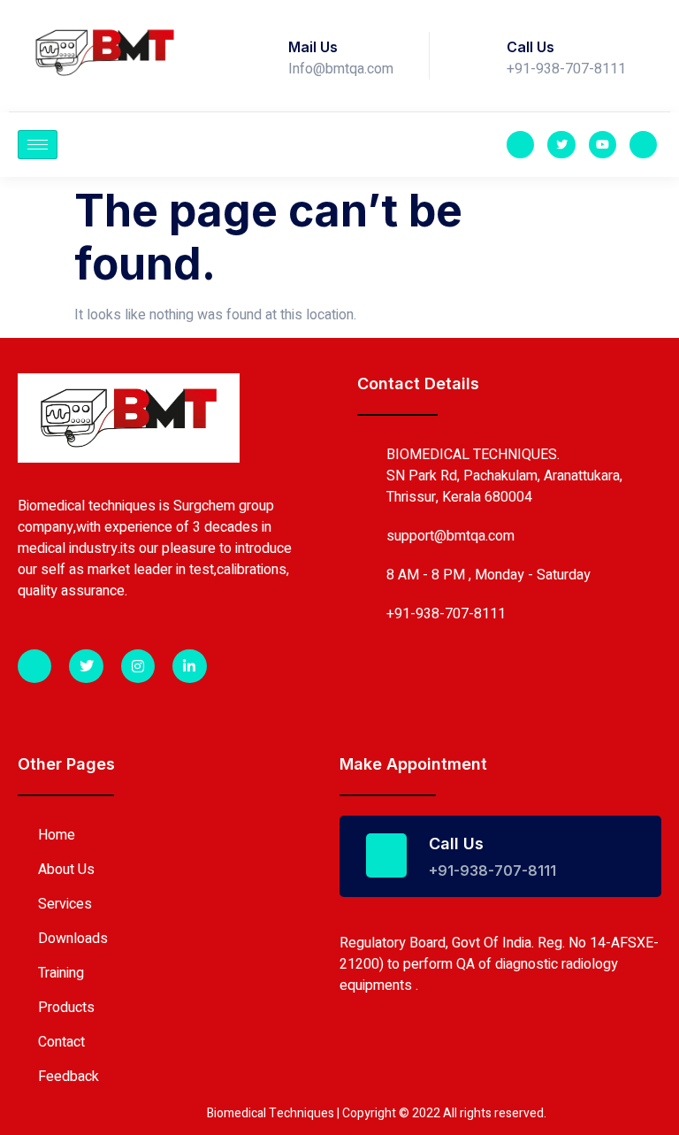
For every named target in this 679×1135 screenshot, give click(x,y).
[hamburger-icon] (37, 144)
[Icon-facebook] (520, 144)
